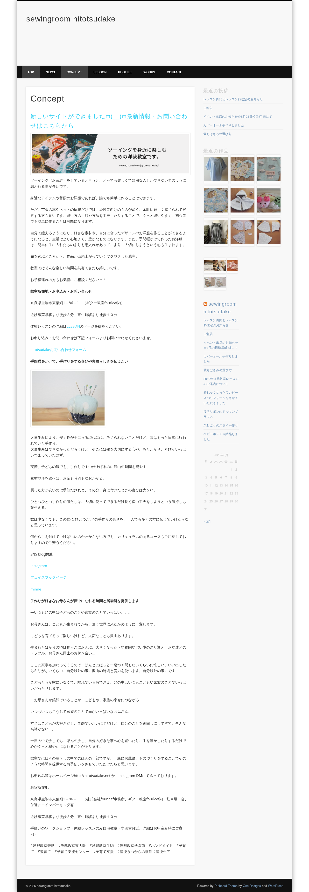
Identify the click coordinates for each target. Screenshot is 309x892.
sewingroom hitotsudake (71, 18)
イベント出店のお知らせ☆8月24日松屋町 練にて (237, 116)
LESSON (73, 326)
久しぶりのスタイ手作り (221, 425)
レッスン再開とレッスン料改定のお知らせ (233, 99)
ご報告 (208, 107)
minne (35, 589)
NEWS (50, 72)
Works (149, 72)
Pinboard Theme (226, 885)
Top (31, 72)
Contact (174, 72)
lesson (99, 72)
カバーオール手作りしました (223, 125)
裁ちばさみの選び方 (217, 133)
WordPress (275, 885)
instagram (38, 565)
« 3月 (207, 521)
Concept (74, 72)
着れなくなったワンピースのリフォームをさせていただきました (221, 397)
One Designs (252, 885)
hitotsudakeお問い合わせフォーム (58, 349)
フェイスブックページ (48, 577)
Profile (125, 72)
